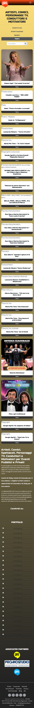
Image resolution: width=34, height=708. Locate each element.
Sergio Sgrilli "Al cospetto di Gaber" (17, 426)
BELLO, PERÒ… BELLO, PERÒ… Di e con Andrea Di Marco (17, 201)
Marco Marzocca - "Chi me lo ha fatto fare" (17, 294)
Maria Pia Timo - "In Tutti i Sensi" (17, 143)
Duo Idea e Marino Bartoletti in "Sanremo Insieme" (17, 242)
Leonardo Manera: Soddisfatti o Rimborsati (17, 280)
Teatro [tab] (17, 39)
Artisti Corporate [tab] (17, 31)
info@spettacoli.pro (24, 703)
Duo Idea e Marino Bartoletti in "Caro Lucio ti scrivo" (17, 215)
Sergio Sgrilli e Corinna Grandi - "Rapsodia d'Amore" (17, 156)
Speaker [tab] (17, 35)
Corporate (16, 686)
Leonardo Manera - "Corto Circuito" (17, 132)
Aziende (24, 686)
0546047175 (20, 705)
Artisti (9, 686)
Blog (20, 691)
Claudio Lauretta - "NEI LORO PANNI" (17, 96)
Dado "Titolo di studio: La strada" (17, 108)
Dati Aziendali (12, 691)
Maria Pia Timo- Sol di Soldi (17, 332)
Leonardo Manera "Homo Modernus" (17, 268)
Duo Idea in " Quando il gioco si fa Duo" (17, 255)
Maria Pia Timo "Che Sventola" (17, 307)
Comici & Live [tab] (17, 28)
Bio (25, 691)
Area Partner (10, 689)
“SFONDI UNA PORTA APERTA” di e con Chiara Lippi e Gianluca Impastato (17, 172)
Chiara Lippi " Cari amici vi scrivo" (17, 83)
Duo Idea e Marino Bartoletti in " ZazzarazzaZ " (17, 228)
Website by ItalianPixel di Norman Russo (14, 699)
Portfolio (19, 689)
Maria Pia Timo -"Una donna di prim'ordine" (17, 319)
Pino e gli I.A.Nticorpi (17, 414)
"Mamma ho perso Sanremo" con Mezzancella (17, 186)
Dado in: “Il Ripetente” (17, 120)
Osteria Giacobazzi (17, 373)
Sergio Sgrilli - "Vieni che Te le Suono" (17, 438)
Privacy (26, 689)
